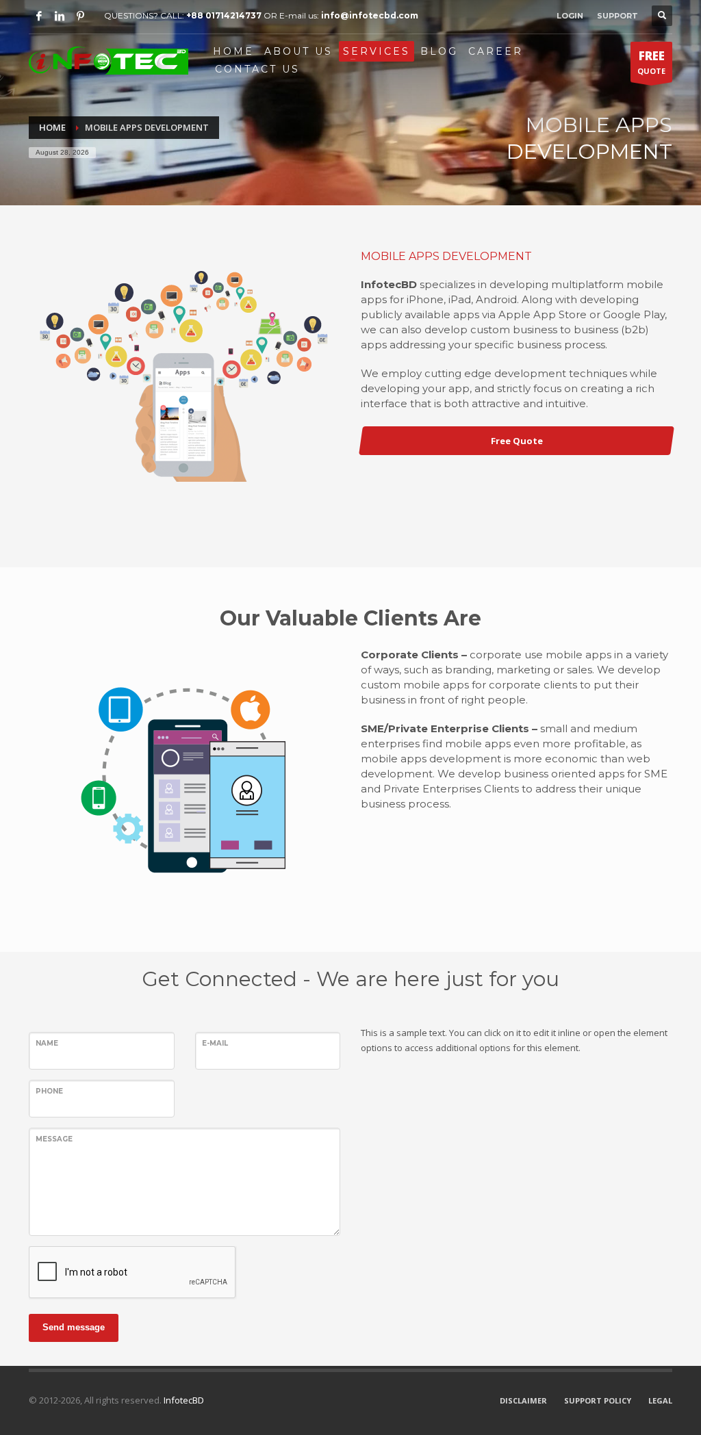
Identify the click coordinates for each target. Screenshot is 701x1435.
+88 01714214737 (224, 15)
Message (54, 1139)
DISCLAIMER (523, 1400)
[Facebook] (39, 15)
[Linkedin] (59, 15)
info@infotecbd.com (369, 15)
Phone (49, 1091)
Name (47, 1043)
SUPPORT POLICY (597, 1400)
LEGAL (660, 1400)
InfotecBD (183, 1400)
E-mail (215, 1043)
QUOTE (651, 62)
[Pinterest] (80, 15)
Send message (73, 1327)
